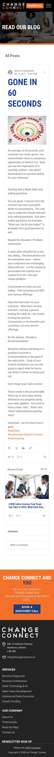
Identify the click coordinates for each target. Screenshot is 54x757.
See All (43, 469)
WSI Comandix (33, 747)
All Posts (12, 56)
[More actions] (44, 72)
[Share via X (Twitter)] (16, 448)
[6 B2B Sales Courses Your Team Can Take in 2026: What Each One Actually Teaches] (27, 486)
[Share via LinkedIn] (23, 448)
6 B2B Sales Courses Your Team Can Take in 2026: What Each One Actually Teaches (26, 506)
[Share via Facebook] (9, 448)
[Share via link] (30, 448)
